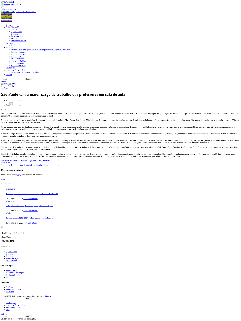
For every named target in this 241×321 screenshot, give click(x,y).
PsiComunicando (13, 275)
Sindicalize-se (6, 14)
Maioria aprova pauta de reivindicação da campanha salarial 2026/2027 (32, 194)
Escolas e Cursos (17, 52)
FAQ (13, 45)
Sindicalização (11, 270)
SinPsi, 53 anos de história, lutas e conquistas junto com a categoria (29, 206)
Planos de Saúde (17, 59)
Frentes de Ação (17, 36)
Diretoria (14, 34)
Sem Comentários (30, 199)
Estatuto (14, 38)
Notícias (14, 29)
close (3, 179)
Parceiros (9, 256)
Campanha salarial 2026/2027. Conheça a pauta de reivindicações (29, 218)
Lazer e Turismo (17, 56)
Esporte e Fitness (17, 54)
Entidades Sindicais (18, 41)
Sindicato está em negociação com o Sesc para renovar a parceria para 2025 (41, 50)
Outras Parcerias (17, 63)
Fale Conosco (11, 261)
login (19, 175)
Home (3, 86)
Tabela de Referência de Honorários (25, 72)
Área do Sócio (6, 16)
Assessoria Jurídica (18, 61)
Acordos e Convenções (15, 273)
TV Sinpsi (10, 292)
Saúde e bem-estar (18, 65)
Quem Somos (16, 32)
